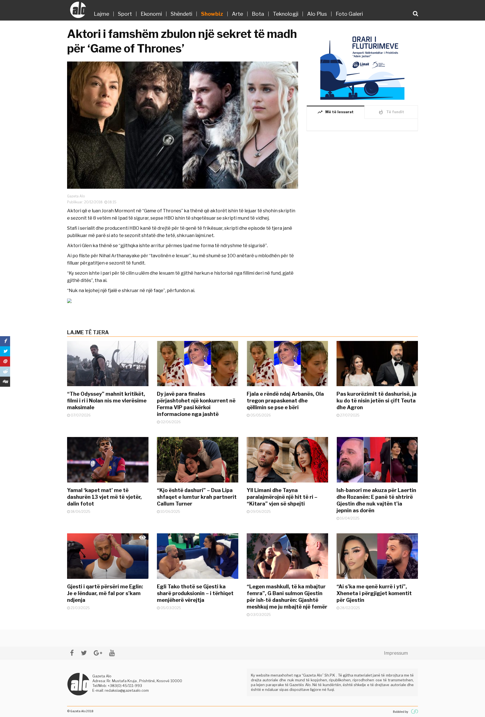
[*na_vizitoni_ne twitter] (84, 653)
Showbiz (212, 14)
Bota (258, 14)
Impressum (396, 653)
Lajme (101, 14)
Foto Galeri (349, 14)
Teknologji (285, 14)
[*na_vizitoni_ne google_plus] (98, 653)
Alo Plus (317, 14)
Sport (125, 14)
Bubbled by (400, 711)
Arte (237, 14)
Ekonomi (151, 14)
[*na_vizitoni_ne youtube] (112, 653)
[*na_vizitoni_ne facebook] (72, 653)
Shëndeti (181, 14)
